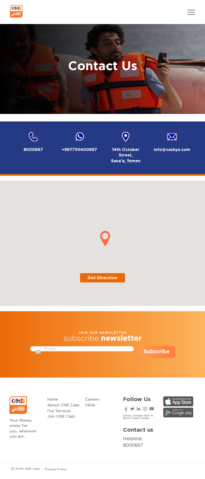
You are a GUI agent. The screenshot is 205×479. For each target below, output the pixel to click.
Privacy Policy (55, 469)
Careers (92, 399)
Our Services (59, 411)
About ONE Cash (63, 405)
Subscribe (157, 351)
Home (52, 399)
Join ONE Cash (61, 416)
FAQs (90, 405)
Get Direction (103, 278)
